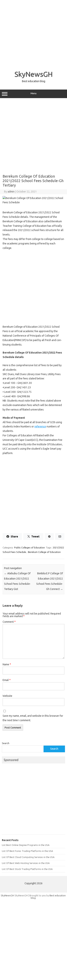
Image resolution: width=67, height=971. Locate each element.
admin (11, 191)
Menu (33, 93)
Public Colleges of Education (29, 547)
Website (7, 695)
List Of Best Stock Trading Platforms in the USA (27, 869)
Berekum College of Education (44, 552)
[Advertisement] (33, 33)
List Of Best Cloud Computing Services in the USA (28, 857)
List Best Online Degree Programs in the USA (25, 845)
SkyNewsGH (34, 74)
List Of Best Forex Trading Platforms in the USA (27, 851)
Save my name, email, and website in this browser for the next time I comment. (33, 718)
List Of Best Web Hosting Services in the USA (26, 863)
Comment (9, 621)
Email (7, 680)
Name (7, 664)
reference (40, 426)
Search (5, 743)
